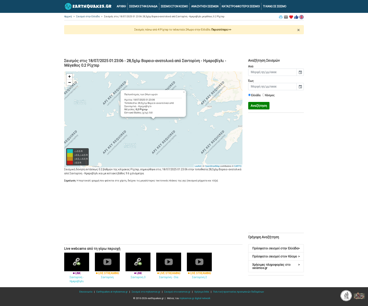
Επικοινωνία (85, 291)
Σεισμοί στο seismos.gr (177, 291)
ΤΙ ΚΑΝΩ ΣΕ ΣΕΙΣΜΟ (274, 6)
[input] (272, 72)
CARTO (238, 165)
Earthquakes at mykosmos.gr (112, 291)
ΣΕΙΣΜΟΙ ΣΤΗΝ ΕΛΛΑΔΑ (143, 6)
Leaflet (198, 165)
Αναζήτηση (259, 106)
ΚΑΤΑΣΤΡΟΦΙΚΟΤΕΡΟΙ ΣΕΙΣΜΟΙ (241, 6)
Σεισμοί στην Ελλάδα (88, 16)
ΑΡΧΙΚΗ (121, 6)
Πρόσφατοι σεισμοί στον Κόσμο (276, 256)
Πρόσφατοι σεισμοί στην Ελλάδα (276, 248)
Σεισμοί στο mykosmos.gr (146, 291)
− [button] (69, 82)
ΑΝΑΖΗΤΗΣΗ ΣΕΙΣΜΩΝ (205, 6)
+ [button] (69, 76)
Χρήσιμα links (201, 291)
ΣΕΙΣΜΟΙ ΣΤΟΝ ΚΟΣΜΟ (174, 6)
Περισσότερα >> (221, 29)
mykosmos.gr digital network (195, 298)
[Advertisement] (184, 44)
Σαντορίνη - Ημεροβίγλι (77, 277)
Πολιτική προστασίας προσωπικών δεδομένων (238, 291)
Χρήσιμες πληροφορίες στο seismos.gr (276, 266)
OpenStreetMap (212, 165)
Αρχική (68, 16)
